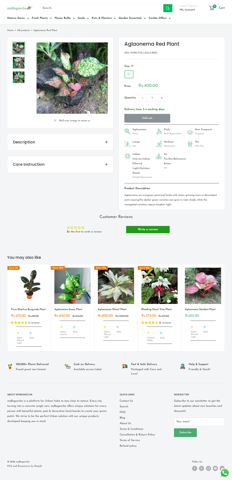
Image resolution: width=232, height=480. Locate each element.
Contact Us (126, 401)
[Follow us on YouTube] (215, 468)
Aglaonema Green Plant (68, 309)
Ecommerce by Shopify (30, 466)
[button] (19, 322)
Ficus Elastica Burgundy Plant (28, 309)
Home (10, 30)
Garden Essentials (130, 18)
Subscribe (185, 432)
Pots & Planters (102, 18)
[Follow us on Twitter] (201, 468)
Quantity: (130, 97)
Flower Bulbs (63, 18)
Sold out (147, 118)
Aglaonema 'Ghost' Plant (112, 309)
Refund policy (128, 446)
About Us (125, 423)
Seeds (81, 18)
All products (23, 30)
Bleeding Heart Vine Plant (156, 309)
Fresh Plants (40, 18)
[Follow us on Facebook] (194, 468)
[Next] (225, 307)
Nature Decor (16, 18)
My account (187, 9)
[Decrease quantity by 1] (142, 98)
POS (9, 466)
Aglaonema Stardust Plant (200, 309)
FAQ (122, 412)
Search (124, 406)
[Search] (167, 8)
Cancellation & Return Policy (137, 434)
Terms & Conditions (131, 429)
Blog (122, 418)
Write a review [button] (148, 229)
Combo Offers (158, 18)
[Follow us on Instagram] (208, 468)
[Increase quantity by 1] (161, 98)
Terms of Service (130, 440)
